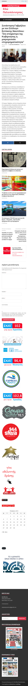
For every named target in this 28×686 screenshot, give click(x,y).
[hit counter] (8, 506)
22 (10, 525)
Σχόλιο (4, 272)
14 (7, 522)
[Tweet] (20, 142)
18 (21, 522)
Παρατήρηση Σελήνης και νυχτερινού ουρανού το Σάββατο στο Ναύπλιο (12, 170)
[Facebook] (22, 1)
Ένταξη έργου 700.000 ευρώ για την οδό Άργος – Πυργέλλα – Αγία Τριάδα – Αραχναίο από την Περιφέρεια (13, 219)
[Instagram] (26, 1)
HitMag (18, 684)
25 (21, 525)
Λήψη (4, 548)
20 (3, 525)
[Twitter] (24, 1)
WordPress (12, 684)
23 (14, 525)
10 (17, 519)
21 (7, 525)
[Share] (8, 142)
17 (17, 522)
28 (7, 528)
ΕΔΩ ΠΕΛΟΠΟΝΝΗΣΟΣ (14, 44)
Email (4, 298)
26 (24, 525)
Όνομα (4, 291)
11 (21, 519)
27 (3, 528)
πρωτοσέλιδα (14, 649)
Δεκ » (6, 532)
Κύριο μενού (8, 19)
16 (14, 522)
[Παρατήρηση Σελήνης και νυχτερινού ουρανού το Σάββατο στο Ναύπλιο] (14, 167)
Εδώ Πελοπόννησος (13, 10)
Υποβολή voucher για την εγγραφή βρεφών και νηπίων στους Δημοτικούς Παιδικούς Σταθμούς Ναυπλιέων (14, 194)
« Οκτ (3, 532)
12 (24, 519)
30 (14, 528)
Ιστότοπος (5, 304)
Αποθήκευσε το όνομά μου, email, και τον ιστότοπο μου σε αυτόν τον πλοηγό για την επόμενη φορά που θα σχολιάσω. (14, 314)
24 (17, 525)
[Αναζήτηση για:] (14, 618)
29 (10, 528)
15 (10, 522)
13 (3, 522)
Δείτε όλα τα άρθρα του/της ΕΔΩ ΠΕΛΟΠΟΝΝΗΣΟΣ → (18, 254)
